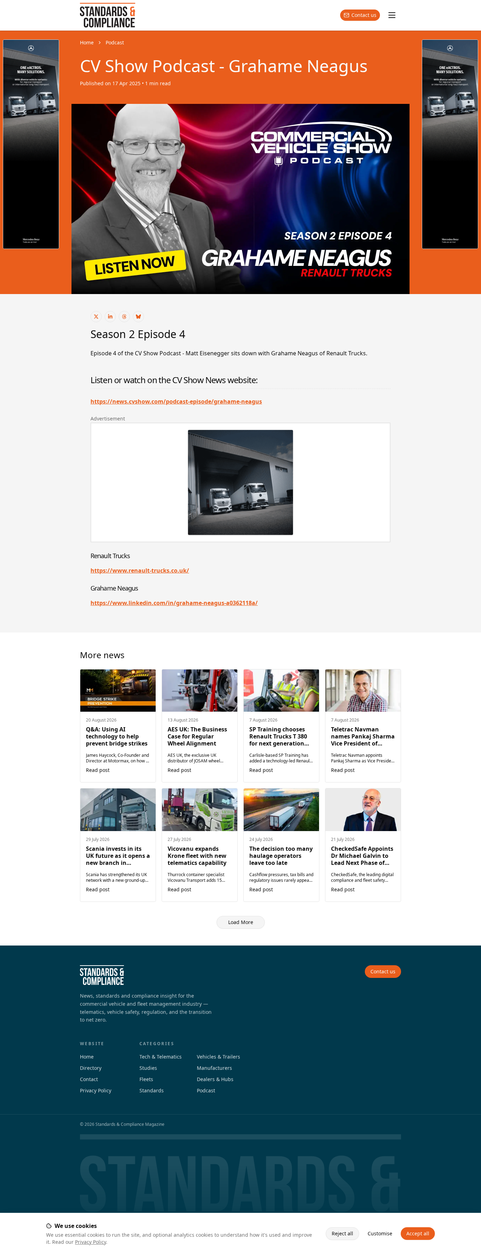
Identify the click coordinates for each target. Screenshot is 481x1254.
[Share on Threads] (124, 316)
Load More (240, 922)
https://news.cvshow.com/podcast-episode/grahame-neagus (176, 401)
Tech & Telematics (160, 1056)
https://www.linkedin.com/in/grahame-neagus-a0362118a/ (174, 603)
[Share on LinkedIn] (110, 316)
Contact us (363, 15)
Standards (151, 1090)
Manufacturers (214, 1068)
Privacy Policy (90, 1242)
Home (87, 42)
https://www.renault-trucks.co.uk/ (139, 570)
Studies (148, 1068)
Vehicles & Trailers (218, 1056)
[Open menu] (392, 15)
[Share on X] (96, 316)
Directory (90, 1068)
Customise (380, 1233)
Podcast (115, 42)
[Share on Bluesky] (138, 316)
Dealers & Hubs (215, 1079)
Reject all (342, 1233)
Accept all (417, 1233)
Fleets (146, 1079)
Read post (98, 770)
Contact (89, 1079)
